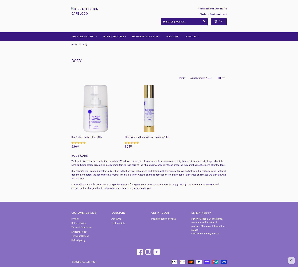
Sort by (182, 78)
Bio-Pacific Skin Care (87, 262)
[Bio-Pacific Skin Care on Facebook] (140, 252)
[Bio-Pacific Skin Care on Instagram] (148, 252)
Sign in (203, 14)
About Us (116, 218)
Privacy (75, 218)
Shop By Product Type (145, 36)
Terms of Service (80, 236)
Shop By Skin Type (113, 36)
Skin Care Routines (83, 36)
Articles (191, 36)
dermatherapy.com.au (208, 233)
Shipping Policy (79, 231)
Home (74, 44)
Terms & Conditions (81, 227)
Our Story (172, 36)
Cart (221, 21)
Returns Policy (78, 223)
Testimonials (118, 223)
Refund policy (78, 240)
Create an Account (218, 14)
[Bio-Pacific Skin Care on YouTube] (157, 252)
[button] (78, 143)
